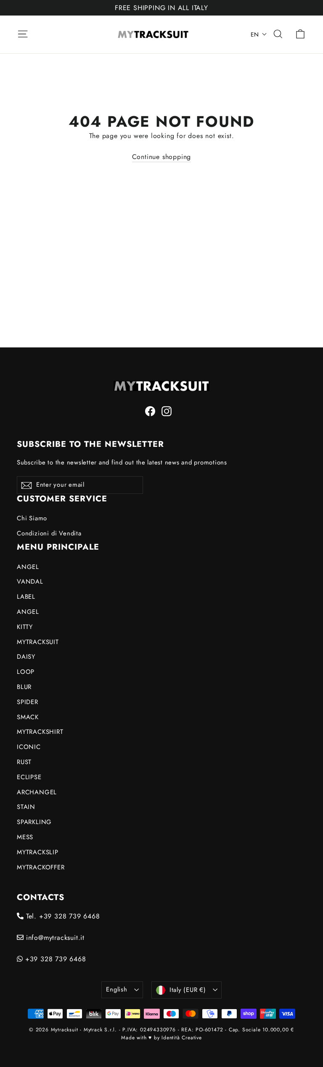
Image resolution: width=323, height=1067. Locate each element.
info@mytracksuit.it (54, 937)
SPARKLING (34, 822)
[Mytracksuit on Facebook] (150, 410)
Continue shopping (161, 157)
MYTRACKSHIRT (40, 731)
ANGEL (28, 566)
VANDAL (30, 581)
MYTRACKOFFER (41, 867)
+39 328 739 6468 (54, 959)
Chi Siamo (32, 518)
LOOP (25, 671)
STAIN (26, 806)
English (116, 989)
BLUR (24, 686)
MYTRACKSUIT (38, 642)
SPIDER (27, 702)
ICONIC (29, 746)
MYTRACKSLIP (37, 852)
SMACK (28, 717)
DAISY (26, 656)
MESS (25, 837)
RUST (24, 762)
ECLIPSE (29, 777)
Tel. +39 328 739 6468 (62, 916)
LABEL (26, 596)
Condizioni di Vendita (49, 533)
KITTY (25, 626)
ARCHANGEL (37, 792)
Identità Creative (182, 1037)
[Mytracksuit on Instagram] (167, 410)
